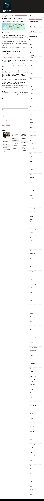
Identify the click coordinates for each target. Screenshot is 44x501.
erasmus (31, 182)
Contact (17, 6)
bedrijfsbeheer (31, 119)
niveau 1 (31, 324)
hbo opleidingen (32, 216)
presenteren (31, 371)
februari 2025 (31, 70)
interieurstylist (31, 235)
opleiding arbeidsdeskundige (33, 345)
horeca (30, 224)
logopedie (31, 266)
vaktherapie (31, 463)
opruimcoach (31, 355)
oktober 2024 (31, 76)
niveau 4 (31, 329)
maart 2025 (31, 68)
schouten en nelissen (32, 397)
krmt (30, 256)
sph (30, 410)
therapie (31, 442)
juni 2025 (31, 63)
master (30, 295)
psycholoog (31, 381)
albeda (30, 96)
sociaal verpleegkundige (33, 405)
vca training (31, 471)
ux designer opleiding (32, 460)
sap (30, 392)
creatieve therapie (32, 143)
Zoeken (31, 15)
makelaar (31, 277)
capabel (31, 130)
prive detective (31, 374)
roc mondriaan (31, 389)
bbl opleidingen (32, 117)
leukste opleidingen (32, 263)
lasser (30, 258)
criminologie (31, 145)
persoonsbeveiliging (32, 363)
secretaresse (31, 400)
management (31, 282)
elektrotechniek (32, 177)
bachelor (31, 114)
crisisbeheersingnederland (12, 21)
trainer (30, 450)
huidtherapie (31, 227)
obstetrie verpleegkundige (33, 337)
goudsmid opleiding (32, 208)
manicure (31, 287)
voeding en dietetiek (32, 484)
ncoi (30, 316)
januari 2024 (31, 91)
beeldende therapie (32, 122)
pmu (30, 366)
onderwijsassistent (32, 342)
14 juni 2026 (5, 144)
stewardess (31, 418)
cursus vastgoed (32, 148)
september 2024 (32, 78)
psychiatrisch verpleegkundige (34, 379)
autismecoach (31, 111)
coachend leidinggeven (33, 135)
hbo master (31, 214)
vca (30, 468)
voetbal (31, 486)
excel (30, 187)
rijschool (31, 387)
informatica (31, 232)
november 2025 (32, 55)
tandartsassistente (32, 436)
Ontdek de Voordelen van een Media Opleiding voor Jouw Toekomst (15, 135)
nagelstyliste (31, 313)
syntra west (31, 429)
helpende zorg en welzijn (33, 221)
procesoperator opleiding (33, 376)
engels (30, 180)
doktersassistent (32, 166)
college (31, 140)
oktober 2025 (31, 57)
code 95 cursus (32, 138)
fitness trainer (31, 198)
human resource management (33, 229)
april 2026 (31, 47)
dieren (30, 159)
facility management (32, 190)
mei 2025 (31, 65)
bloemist (31, 127)
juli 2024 (31, 81)
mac (30, 274)
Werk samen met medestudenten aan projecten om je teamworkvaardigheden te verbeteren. (14, 57)
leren (30, 261)
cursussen (31, 151)
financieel (31, 195)
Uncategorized (12, 15)
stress (30, 421)
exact (30, 185)
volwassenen (31, 489)
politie (30, 368)
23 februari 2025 (5, 21)
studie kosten (31, 423)
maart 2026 (31, 49)
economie (31, 172)
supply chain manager (32, 426)
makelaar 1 (31, 279)
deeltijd (31, 153)
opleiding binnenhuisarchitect (33, 347)
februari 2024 (31, 89)
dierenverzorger (32, 164)
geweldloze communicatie (33, 206)
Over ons (14, 6)
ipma (30, 237)
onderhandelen (31, 339)
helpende (31, 219)
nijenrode (31, 321)
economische (31, 174)
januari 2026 (31, 52)
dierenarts (31, 161)
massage (31, 292)
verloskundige (31, 478)
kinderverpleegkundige (32, 253)
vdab (30, 473)
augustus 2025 (31, 60)
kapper (30, 250)
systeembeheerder (32, 431)
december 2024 (32, 73)
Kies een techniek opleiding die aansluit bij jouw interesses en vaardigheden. (12, 54)
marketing (31, 290)
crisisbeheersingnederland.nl (6, 15)
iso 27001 (31, 240)
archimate (31, 101)
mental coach (31, 308)
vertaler (31, 481)
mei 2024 (31, 84)
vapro (30, 465)
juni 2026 (31, 44)
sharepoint (31, 402)
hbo (30, 211)
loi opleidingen (31, 271)
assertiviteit (31, 106)
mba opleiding (31, 300)
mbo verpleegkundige (32, 305)
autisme (31, 109)
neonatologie (31, 318)
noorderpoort (31, 332)
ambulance (31, 98)
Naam (3, 109)
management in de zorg (33, 284)
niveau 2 (31, 326)
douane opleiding (32, 169)
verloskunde (31, 476)
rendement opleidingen (32, 384)
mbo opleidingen (32, 303)
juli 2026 (31, 42)
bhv (30, 124)
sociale (31, 408)
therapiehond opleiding (32, 444)
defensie (31, 156)
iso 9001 (31, 242)
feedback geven (32, 193)
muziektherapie (32, 311)
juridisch (31, 248)
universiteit (31, 457)
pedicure (31, 360)
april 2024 (31, 86)
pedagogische (31, 358)
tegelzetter (31, 439)
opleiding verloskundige (33, 350)
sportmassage (31, 413)
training (31, 452)
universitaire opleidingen (33, 455)
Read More (6, 155)
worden (31, 494)
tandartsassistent (32, 434)
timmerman (31, 447)
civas (30, 132)
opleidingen (31, 353)
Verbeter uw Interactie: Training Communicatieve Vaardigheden (6, 140)
